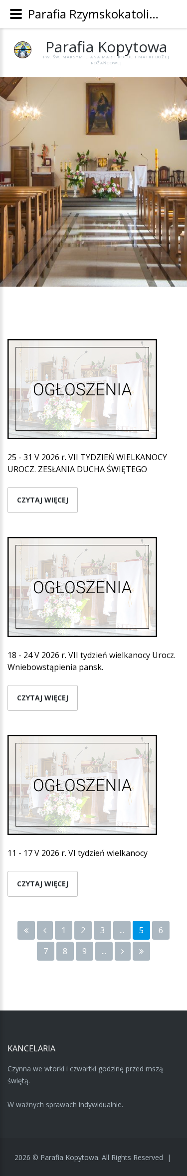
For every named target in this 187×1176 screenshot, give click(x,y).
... (122, 930)
